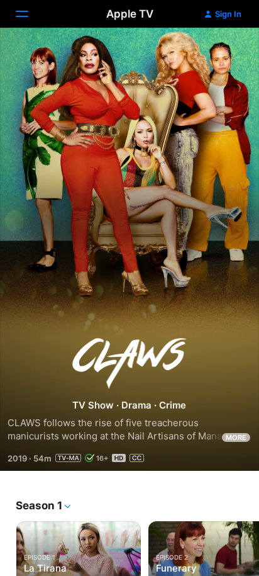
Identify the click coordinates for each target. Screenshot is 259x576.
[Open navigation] (29, 14)
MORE (236, 437)
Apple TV (129, 14)
